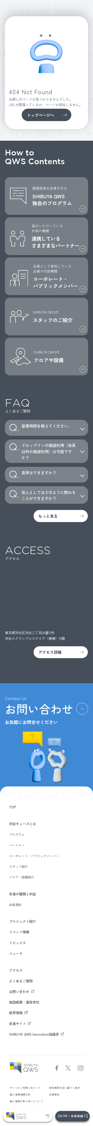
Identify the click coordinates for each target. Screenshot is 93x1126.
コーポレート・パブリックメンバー (34, 856)
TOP (12, 806)
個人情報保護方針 (20, 1094)
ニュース (15, 953)
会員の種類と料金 (22, 893)
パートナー (17, 845)
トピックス (17, 942)
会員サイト (17, 1023)
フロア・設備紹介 (21, 877)
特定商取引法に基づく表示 (64, 1088)
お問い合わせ (19, 991)
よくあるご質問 (21, 980)
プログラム (17, 834)
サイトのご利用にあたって (25, 1088)
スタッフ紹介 (18, 866)
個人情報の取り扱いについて (26, 1101)
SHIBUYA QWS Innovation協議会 (34, 1034)
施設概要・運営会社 (24, 1002)
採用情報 (15, 1012)
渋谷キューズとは (22, 823)
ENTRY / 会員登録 (70, 1116)
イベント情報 (19, 931)
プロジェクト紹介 (22, 921)
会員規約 (15, 905)
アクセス (15, 970)
